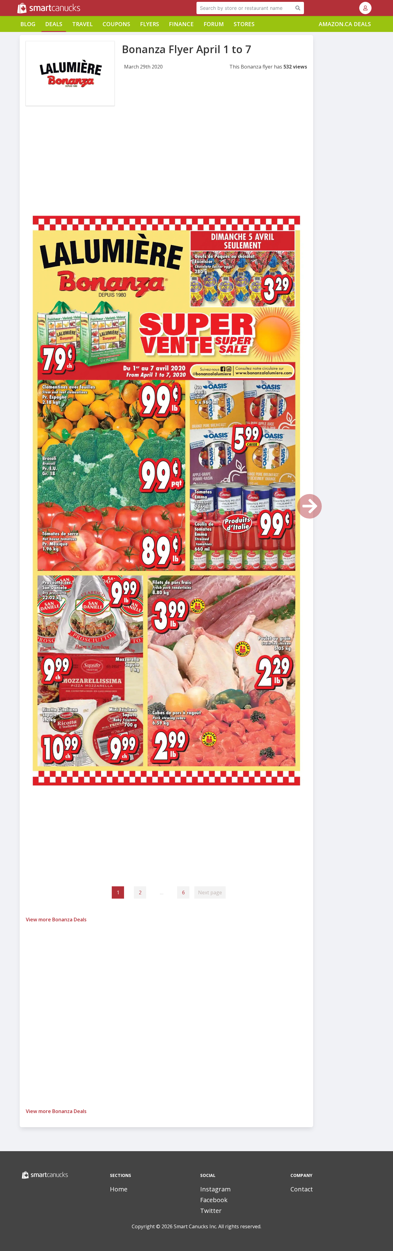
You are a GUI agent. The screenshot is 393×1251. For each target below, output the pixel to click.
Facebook (214, 1200)
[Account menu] (365, 8)
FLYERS (149, 24)
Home (118, 1189)
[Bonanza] (70, 73)
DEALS (53, 24)
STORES (244, 24)
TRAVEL (82, 24)
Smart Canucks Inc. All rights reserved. (217, 1226)
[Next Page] (309, 506)
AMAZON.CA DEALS (345, 24)
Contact (301, 1189)
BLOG (27, 24)
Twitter (211, 1210)
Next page (210, 892)
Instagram (215, 1189)
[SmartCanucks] (17, 8)
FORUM (214, 24)
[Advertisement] (166, 162)
